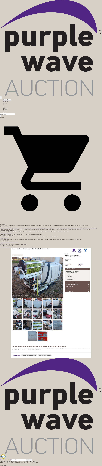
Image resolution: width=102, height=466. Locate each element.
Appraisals (5, 109)
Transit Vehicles (54, 236)
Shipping (5, 110)
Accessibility (25, 461)
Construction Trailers (9, 244)
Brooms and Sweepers (56, 228)
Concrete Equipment (65, 228)
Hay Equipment (35, 225)
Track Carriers (80, 229)
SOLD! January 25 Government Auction (25, 248)
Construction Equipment (5, 226)
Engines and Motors (10, 239)
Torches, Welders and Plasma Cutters (73, 239)
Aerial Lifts (2, 228)
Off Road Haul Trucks (9, 229)
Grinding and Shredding (34, 231)
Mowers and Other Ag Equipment (63, 225)
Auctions (5, 103)
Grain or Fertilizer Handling (21, 225)
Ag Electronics (3, 225)
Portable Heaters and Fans (46, 239)
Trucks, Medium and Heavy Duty (7, 245)
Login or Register (7, 99)
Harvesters (29, 225)
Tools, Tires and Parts (4, 240)
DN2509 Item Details (70, 268)
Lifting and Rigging (37, 239)
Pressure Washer (56, 239)
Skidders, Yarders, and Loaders (62, 231)
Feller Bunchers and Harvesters (7, 231)
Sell (3, 105)
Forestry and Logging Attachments (21, 231)
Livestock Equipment (51, 225)
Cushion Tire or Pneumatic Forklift (7, 234)
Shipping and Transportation (72, 284)
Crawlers (75, 228)
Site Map (33, 461)
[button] (51, 219)
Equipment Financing (70, 282)
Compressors (3, 239)
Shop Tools (8, 241)
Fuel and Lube (18, 239)
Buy (3, 104)
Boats (27, 236)
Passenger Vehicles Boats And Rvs (29, 355)
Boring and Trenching (46, 228)
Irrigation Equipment (43, 225)
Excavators (88, 228)
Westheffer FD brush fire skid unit (42, 248)
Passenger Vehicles (38, 236)
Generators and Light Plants (27, 239)
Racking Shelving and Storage (27, 234)
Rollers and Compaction (42, 229)
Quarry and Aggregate (32, 229)
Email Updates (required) (5, 459)
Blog (30, 461)
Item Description (69, 286)
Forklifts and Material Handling (6, 233)
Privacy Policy (19, 461)
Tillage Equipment (84, 225)
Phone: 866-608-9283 (17, 462)
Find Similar (68, 288)
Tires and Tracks (14, 241)
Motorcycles (31, 236)
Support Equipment (4, 238)
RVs (50, 236)
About (4, 112)
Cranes (71, 228)
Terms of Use (12, 461)
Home (13, 248)
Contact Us (5, 101)
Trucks (33, 247)
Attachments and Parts (23, 228)
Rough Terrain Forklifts (52, 229)
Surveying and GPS (73, 229)
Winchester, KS (68, 259)
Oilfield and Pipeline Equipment (20, 229)
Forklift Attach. (18, 234)
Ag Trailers (2, 244)
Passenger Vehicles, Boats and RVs (7, 235)
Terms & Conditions (4, 461)
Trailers (1, 243)
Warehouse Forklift (38, 234)
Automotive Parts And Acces (45, 355)
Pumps (61, 239)
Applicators (13, 225)
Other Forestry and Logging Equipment (47, 231)
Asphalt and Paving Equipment (11, 228)
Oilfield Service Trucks (18, 247)
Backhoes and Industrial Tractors (35, 228)
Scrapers (59, 229)
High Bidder (80, 264)
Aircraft (1, 236)
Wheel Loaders (86, 229)
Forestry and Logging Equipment (7, 230)
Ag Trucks (2, 247)
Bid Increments (69, 291)
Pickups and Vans (46, 236)
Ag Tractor (8, 225)
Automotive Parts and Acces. (19, 236)
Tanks (64, 239)
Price (68, 264)
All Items (2, 117)
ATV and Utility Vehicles (8, 236)
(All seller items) (78, 256)
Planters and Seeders (75, 225)
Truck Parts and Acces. (27, 247)
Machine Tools (3, 241)
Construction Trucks (8, 247)
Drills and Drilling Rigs (81, 228)
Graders (92, 228)
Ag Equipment (3, 224)
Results (4, 107)
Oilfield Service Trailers (18, 244)
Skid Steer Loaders (65, 229)
